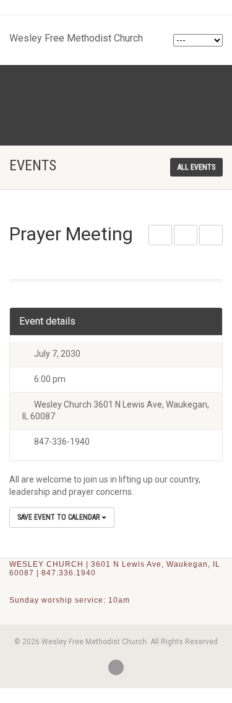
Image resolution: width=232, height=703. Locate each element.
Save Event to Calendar (59, 517)
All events (196, 167)
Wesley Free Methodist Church (76, 35)
